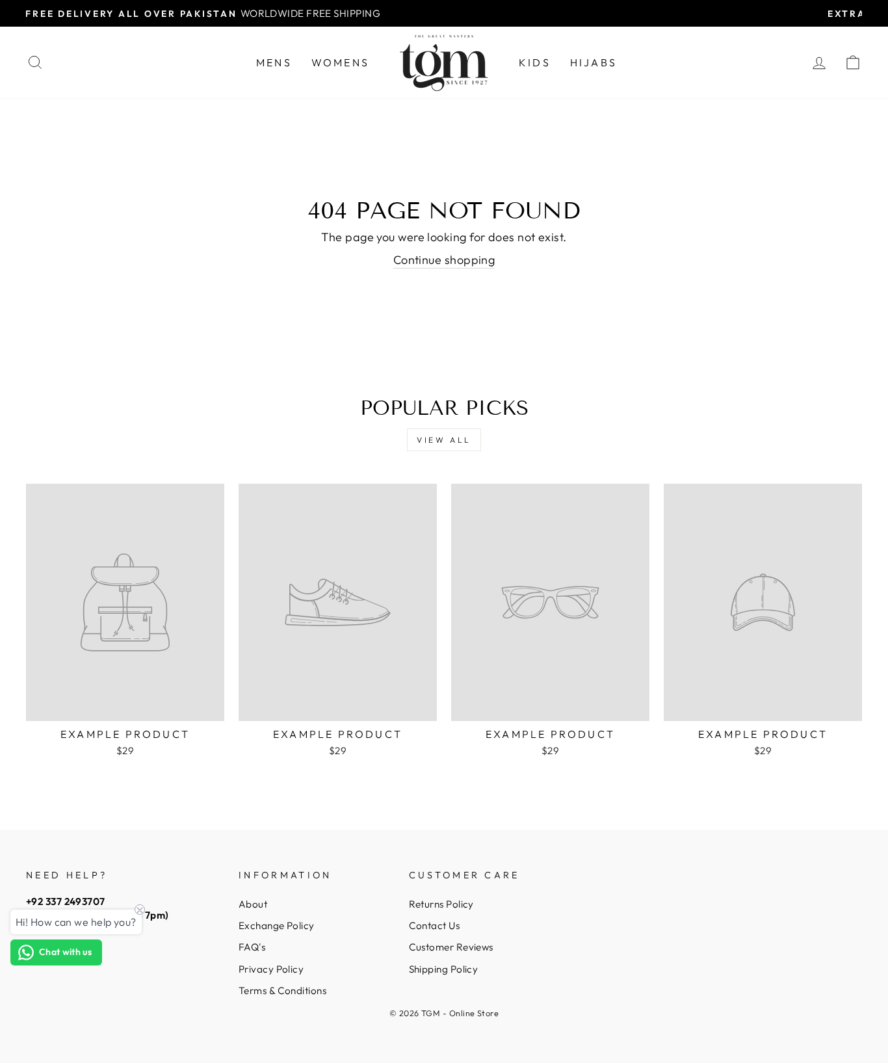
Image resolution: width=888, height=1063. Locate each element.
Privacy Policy (271, 969)
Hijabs (593, 62)
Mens (274, 62)
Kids (535, 62)
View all (444, 440)
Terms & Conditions (282, 990)
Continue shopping (444, 259)
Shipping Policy (443, 969)
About (253, 904)
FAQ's (252, 947)
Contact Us (434, 925)
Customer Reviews (451, 947)
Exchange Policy (277, 925)
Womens (340, 62)
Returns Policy (441, 904)
